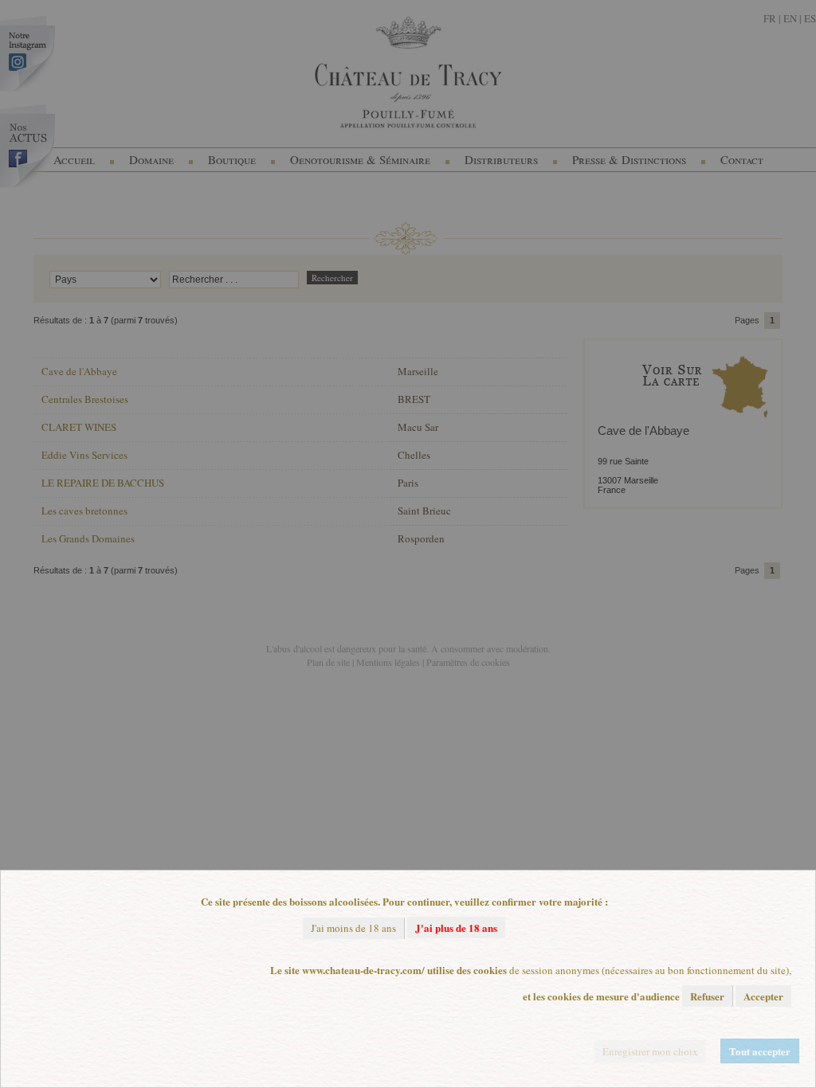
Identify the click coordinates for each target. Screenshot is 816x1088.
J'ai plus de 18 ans (456, 927)
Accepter (763, 996)
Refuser (707, 996)
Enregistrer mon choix (650, 1051)
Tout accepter (759, 1051)
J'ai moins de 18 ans (353, 928)
